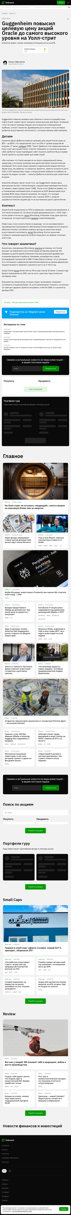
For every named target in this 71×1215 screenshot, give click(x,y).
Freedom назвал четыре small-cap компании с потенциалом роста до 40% (52, 964)
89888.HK (55, 615)
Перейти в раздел (35, 830)
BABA (46, 546)
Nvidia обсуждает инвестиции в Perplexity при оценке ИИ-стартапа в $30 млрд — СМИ (35, 593)
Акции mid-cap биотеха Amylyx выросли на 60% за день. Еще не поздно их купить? (52, 984)
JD (11, 618)
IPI (49, 970)
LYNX (48, 744)
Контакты (5, 1154)
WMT (11, 972)
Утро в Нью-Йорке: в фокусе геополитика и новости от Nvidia (51, 539)
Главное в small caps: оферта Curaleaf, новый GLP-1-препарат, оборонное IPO (33, 949)
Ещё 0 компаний (35, 389)
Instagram (5, 1196)
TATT (40, 970)
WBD (50, 546)
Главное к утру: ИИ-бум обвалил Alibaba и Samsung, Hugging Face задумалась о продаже (17, 737)
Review (7, 626)
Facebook (5, 1188)
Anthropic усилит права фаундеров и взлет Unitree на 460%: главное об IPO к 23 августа (51, 737)
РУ (4, 1171)
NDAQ (7, 764)
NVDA (40, 546)
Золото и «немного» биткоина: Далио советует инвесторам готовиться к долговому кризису (19, 670)
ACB (19, 992)
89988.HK (41, 615)
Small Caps (8, 944)
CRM (45, 639)
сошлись (38, 248)
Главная (4, 13)
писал (26, 215)
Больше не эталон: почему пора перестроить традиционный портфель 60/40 (17, 1099)
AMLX (40, 990)
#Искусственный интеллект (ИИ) (25, 302)
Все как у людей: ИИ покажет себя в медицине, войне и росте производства (35, 1063)
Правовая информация (10, 1158)
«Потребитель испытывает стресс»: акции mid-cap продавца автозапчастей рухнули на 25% (17, 965)
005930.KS (21, 744)
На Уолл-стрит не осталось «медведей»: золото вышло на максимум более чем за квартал (35, 507)
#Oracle (7, 302)
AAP (6, 972)
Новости (12, 13)
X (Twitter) (5, 1192)
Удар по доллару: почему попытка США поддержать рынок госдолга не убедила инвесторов (17, 632)
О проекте (5, 1145)
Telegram (5, 1180)
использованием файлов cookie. (22, 1211)
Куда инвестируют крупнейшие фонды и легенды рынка (28, 849)
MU (12, 1086)
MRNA (7, 1086)
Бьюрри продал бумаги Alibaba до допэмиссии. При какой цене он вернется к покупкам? (17, 611)
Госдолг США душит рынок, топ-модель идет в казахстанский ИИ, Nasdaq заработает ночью (17, 1079)
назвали (34, 218)
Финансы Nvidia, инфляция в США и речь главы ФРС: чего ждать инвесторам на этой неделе (51, 632)
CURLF (14, 992)
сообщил (22, 146)
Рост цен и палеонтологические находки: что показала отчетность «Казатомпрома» (52, 1079)
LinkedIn (5, 1200)
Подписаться (60, 312)
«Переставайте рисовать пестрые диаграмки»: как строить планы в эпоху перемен (50, 757)
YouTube (5, 1184)
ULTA (50, 639)
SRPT (45, 970)
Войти (61, 3)
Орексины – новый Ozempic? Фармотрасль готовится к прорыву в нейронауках (51, 1098)
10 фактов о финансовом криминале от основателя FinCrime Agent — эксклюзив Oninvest (35, 722)
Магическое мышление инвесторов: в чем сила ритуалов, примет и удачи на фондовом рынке (18, 757)
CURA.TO (8, 992)
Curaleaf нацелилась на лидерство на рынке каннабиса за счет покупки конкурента (17, 985)
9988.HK (13, 744)
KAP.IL (40, 1086)
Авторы (4, 1150)
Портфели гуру (16, 843)
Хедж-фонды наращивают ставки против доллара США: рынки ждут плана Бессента (18, 539)
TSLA (55, 546)
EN (10, 1171)
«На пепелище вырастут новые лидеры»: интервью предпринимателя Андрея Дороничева (50, 670)
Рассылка (5, 1162)
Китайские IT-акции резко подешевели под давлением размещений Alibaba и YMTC (51, 609)
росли (16, 270)
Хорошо (63, 1209)
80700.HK (41, 619)
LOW (15, 972)
